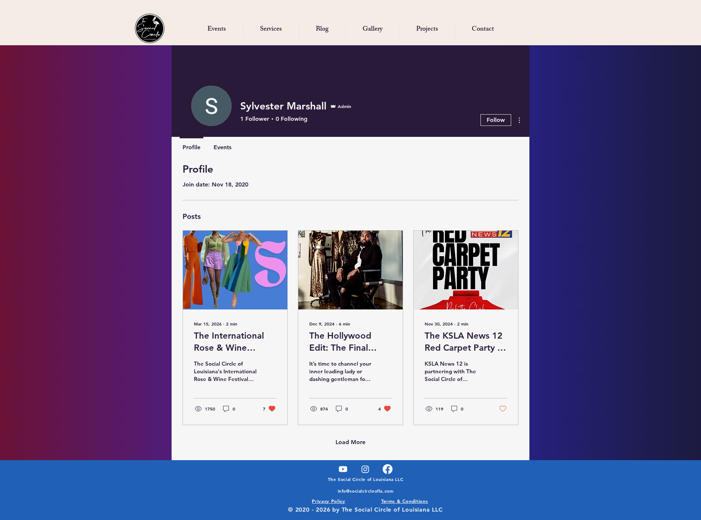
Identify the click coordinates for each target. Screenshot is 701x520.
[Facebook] (387, 469)
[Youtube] (343, 469)
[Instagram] (365, 469)
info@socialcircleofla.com (366, 491)
